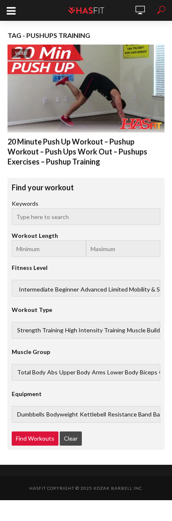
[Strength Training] (40, 330)
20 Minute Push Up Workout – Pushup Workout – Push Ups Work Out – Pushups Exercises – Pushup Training (77, 151)
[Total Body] (31, 372)
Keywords (25, 203)
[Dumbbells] (31, 414)
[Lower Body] (122, 372)
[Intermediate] (36, 289)
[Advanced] (94, 289)
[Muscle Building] (147, 330)
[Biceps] (148, 372)
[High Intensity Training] (95, 330)
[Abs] (52, 372)
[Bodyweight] (62, 414)
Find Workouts (35, 438)
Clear (71, 438)
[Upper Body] (74, 372)
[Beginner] (67, 289)
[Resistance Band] (129, 414)
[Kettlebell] (93, 414)
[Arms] (98, 372)
